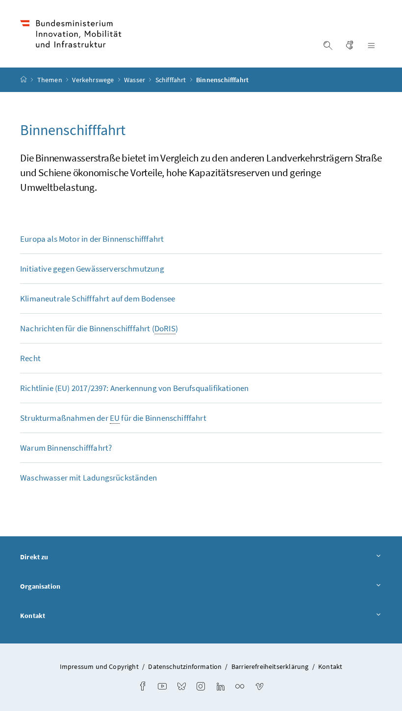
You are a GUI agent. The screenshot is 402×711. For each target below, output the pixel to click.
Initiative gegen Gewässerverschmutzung (92, 268)
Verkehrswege (93, 79)
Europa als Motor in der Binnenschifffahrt (92, 238)
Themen (50, 79)
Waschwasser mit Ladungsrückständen (88, 477)
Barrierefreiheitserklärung (270, 666)
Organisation (40, 586)
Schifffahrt (171, 79)
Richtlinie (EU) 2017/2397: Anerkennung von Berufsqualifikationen (134, 388)
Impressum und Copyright (99, 666)
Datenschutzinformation (185, 666)
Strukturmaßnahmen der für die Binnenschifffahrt (113, 418)
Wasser (135, 79)
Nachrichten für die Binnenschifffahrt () (99, 328)
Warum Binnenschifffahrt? (66, 447)
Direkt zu (34, 556)
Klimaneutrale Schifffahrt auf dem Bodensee (97, 298)
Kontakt (32, 615)
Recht (30, 358)
